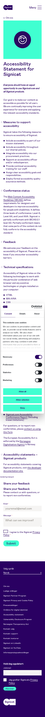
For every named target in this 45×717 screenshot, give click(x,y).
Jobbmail (7, 668)
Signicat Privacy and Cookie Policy (18, 600)
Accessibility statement (13, 614)
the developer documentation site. (22, 469)
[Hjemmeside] (8, 7)
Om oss (8, 17)
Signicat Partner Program (14, 595)
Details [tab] (23, 314)
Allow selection (22, 400)
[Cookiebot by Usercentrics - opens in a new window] (31, 307)
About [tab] (37, 314)
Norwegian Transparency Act (16, 624)
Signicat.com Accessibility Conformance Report (19, 415)
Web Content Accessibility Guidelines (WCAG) (19, 198)
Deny (22, 408)
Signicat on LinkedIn (12, 643)
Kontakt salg (8, 629)
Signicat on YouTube (12, 648)
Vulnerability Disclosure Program (17, 619)
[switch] (38, 365)
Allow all (22, 391)
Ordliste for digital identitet (15, 610)
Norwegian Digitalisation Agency (17, 443)
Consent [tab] (8, 314)
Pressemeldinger (10, 605)
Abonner (9, 688)
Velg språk (8, 568)
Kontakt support (10, 633)
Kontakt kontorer (11, 638)
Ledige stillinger (10, 591)
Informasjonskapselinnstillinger (16, 652)
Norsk (6, 572)
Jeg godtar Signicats (23, 681)
